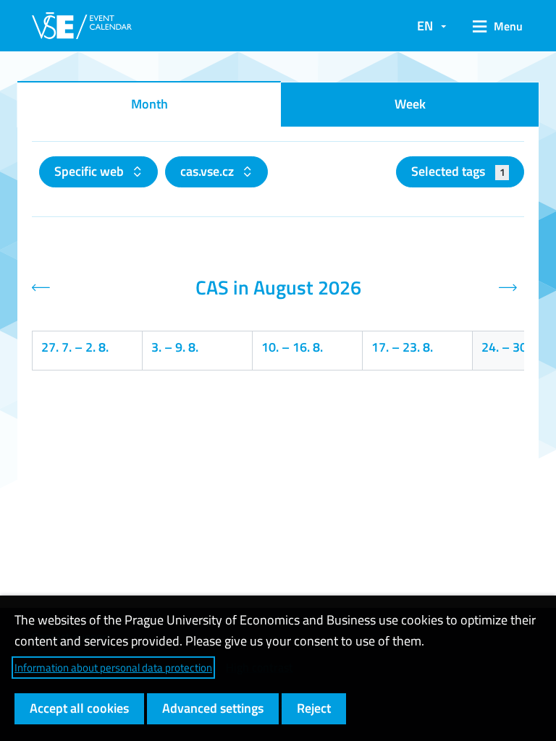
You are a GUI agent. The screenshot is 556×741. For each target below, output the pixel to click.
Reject (314, 708)
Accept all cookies (79, 708)
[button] (492, 26)
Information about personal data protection (113, 667)
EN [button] (425, 25)
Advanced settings (213, 708)
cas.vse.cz (208, 171)
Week (410, 104)
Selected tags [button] (458, 171)
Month (149, 104)
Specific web (90, 171)
